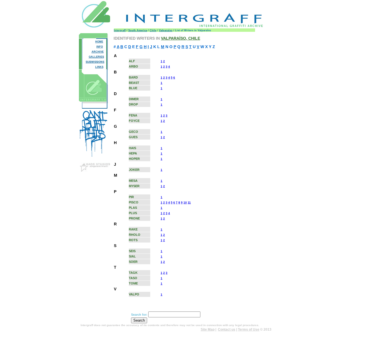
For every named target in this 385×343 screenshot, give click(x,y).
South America (137, 30)
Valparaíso (165, 30)
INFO (99, 46)
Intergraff (120, 30)
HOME (99, 41)
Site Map (207, 329)
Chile (153, 30)
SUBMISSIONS (95, 61)
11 (189, 202)
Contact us (226, 329)
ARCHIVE (98, 51)
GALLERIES (96, 56)
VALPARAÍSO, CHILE (180, 38)
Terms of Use (248, 329)
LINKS (99, 67)
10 (185, 202)
